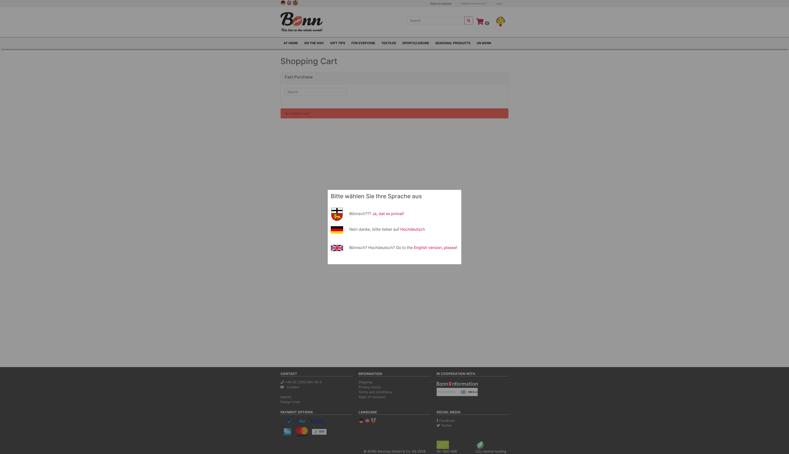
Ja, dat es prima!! (388, 213)
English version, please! (435, 247)
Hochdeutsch (412, 229)
